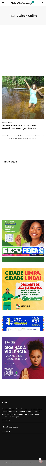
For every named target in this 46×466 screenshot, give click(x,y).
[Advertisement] (23, 52)
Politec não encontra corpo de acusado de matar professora (19, 127)
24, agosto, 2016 (6, 132)
